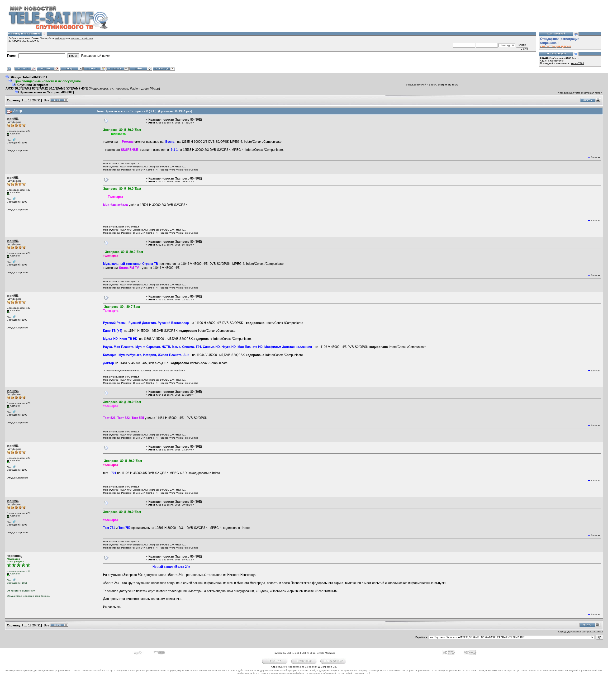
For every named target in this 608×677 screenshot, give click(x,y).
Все (46, 100)
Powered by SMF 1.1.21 (286, 653)
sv (111, 88)
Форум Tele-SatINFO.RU (29, 77)
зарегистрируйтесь (82, 38)
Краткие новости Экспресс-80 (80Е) (47, 92)
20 (34, 100)
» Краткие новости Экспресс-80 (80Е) (174, 119)
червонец (121, 88)
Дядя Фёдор (150, 88)
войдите (60, 38)
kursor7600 (577, 63)
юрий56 (13, 119)
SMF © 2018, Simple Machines (318, 653)
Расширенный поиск (95, 55)
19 (29, 100)
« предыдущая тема (568, 92)
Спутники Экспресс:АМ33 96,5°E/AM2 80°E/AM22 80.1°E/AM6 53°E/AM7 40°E (47, 86)
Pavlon (134, 88)
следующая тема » (592, 92)
